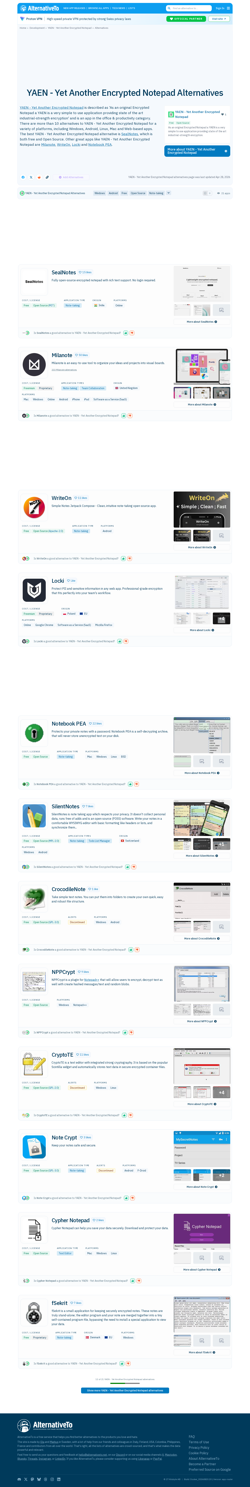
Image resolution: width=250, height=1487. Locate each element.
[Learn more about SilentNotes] (34, 816)
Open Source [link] (138, 193)
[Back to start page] (41, 8)
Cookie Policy (198, 1453)
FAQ (192, 1436)
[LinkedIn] (59, 1479)
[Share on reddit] (39, 177)
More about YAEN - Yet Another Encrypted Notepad (191, 151)
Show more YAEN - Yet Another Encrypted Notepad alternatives (125, 1390)
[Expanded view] (205, 193)
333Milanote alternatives (64, 369)
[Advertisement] (125, 56)
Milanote (48, 144)
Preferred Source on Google (210, 1469)
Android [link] (113, 193)
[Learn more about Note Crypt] (34, 1147)
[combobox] (189, 8)
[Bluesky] (39, 1479)
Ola (42, 1442)
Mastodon (171, 1454)
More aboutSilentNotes (200, 855)
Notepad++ (91, 980)
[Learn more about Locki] (34, 590)
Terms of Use (199, 1442)
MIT (51, 305)
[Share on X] (31, 177)
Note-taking (73, 305)
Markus (54, 1442)
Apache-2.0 (55, 531)
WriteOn (63, 144)
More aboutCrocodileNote (200, 938)
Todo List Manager (99, 841)
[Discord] (19, 1479)
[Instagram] (52, 1479)
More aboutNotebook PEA (200, 773)
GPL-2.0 (53, 1087)
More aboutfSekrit (200, 1352)
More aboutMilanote (200, 404)
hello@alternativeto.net (93, 1454)
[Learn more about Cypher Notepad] (34, 1229)
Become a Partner (202, 1464)
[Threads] (45, 1479)
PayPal (157, 1458)
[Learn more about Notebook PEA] (34, 733)
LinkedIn (60, 1458)
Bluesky (22, 1458)
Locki (76, 144)
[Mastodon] (32, 1479)
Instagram (45, 1458)
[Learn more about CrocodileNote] (34, 898)
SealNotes (129, 133)
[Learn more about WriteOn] (34, 507)
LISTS (131, 8)
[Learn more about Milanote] (34, 364)
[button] (85, 272)
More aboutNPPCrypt (200, 1021)
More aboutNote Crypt (200, 1187)
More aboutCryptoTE (200, 1104)
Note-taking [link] (156, 193)
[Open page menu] (228, 8)
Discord (120, 1454)
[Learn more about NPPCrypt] (34, 981)
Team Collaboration (93, 388)
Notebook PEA (100, 144)
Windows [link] (100, 193)
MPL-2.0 (53, 841)
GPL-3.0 (53, 922)
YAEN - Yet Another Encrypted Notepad (51, 107)
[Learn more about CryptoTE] (34, 1064)
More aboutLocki (200, 630)
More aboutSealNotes (200, 321)
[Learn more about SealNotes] (34, 282)
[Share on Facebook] (23, 177)
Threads (33, 1458)
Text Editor (65, 1253)
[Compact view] (210, 193)
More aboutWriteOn (200, 547)
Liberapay (144, 1458)
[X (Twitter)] (26, 1479)
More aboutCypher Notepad (200, 1269)
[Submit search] (169, 8)
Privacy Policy (199, 1447)
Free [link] (124, 193)
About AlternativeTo (204, 1458)
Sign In (220, 8)
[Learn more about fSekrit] (34, 1312)
